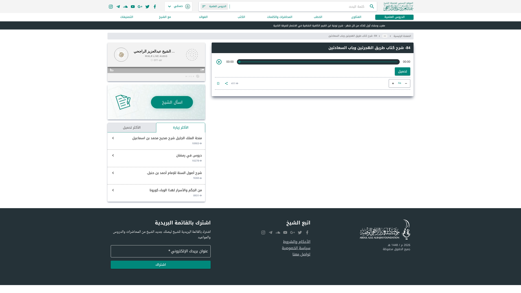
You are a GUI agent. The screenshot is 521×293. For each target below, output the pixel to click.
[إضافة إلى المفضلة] (218, 83)
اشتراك (160, 264)
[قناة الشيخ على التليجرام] (118, 6)
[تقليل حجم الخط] (406, 83)
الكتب (241, 17)
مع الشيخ (165, 17)
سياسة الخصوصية (296, 248)
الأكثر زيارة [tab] (180, 127)
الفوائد (203, 17)
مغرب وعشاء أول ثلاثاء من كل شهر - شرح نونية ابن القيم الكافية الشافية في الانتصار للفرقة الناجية (329, 25)
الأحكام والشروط (296, 242)
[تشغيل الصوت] (219, 62)
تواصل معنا (301, 254)
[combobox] (299, 6)
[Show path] (384, 36)
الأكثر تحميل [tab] (132, 127)
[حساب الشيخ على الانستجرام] (110, 6)
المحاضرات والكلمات (279, 17)
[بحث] (372, 6)
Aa (399, 83)
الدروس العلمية (394, 17)
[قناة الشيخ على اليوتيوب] (132, 6)
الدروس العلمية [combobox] (217, 6)
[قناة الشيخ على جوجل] (140, 6)
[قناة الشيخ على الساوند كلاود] (125, 6)
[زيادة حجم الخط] (393, 83)
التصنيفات (126, 17)
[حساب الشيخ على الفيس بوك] (154, 6)
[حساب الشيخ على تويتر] (147, 6)
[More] (226, 83)
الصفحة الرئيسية (402, 36)
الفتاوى (356, 17)
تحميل (402, 71)
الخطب (318, 17)
